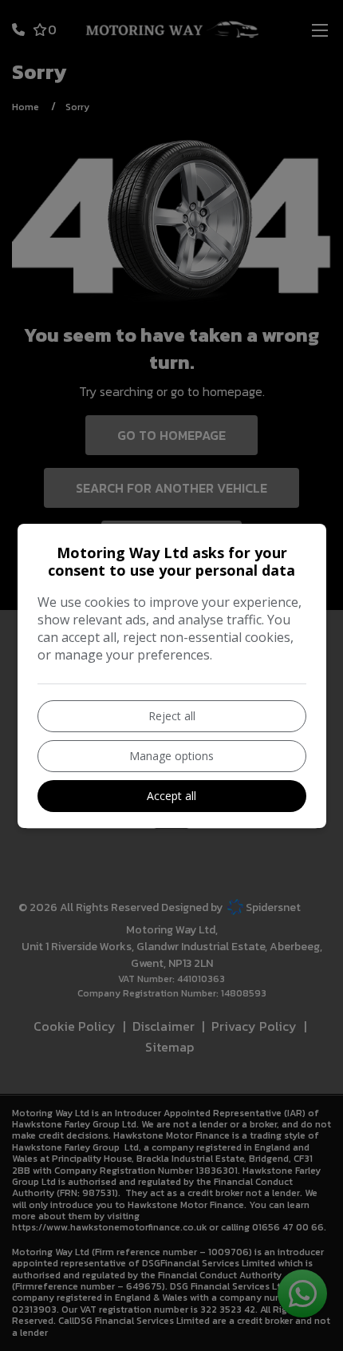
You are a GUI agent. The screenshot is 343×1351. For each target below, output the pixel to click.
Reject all (171, 715)
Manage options (171, 755)
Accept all (171, 795)
